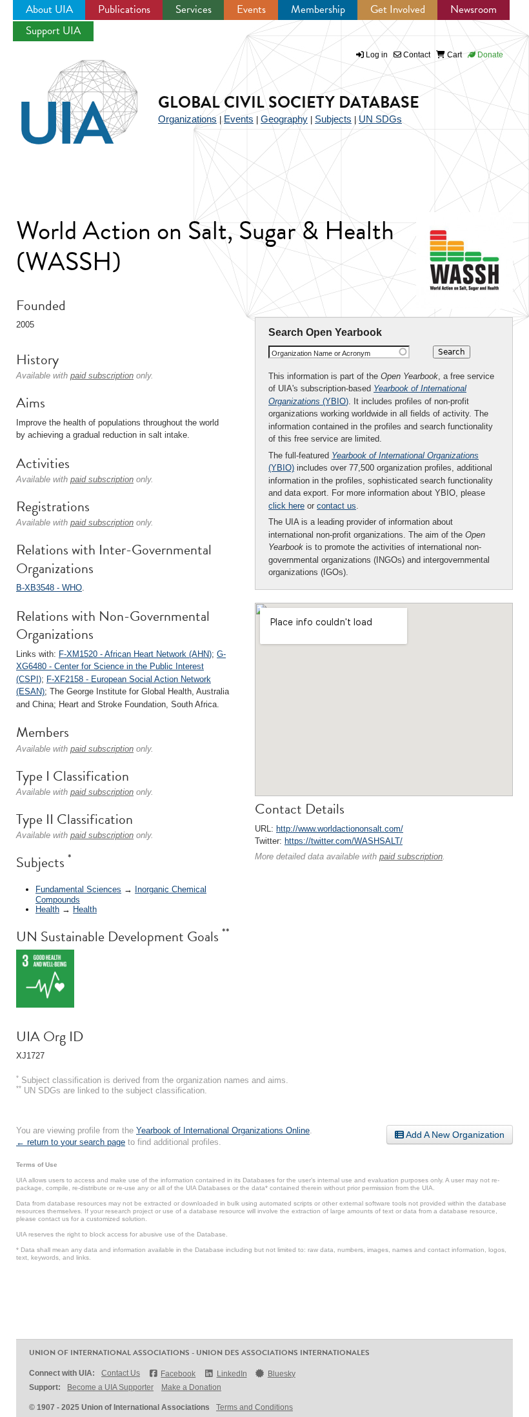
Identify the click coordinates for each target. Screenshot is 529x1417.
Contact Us (120, 1373)
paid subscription (411, 856)
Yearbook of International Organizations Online (223, 1130)
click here (286, 506)
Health (47, 909)
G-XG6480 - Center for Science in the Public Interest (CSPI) (121, 666)
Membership (318, 9)
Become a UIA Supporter (110, 1387)
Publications (124, 9)
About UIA (49, 9)
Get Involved (397, 9)
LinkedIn (231, 1373)
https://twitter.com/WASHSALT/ (343, 841)
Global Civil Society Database (288, 102)
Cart (453, 54)
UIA (64, 94)
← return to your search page (70, 1142)
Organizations (187, 118)
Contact (415, 54)
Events (251, 9)
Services (193, 9)
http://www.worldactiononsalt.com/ (339, 829)
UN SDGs (380, 118)
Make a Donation (191, 1387)
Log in (377, 54)
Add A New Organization (454, 1134)
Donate (489, 54)
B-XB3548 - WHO (49, 587)
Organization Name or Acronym (321, 353)
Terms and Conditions (254, 1407)
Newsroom (473, 9)
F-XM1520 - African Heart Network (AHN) (135, 654)
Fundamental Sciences (78, 889)
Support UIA (53, 31)
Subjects (333, 118)
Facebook (178, 1373)
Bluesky (281, 1373)
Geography (284, 118)
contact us (336, 506)
